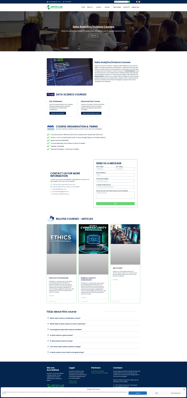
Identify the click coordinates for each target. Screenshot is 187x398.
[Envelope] (139, 2)
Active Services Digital (97, 371)
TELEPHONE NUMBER (102, 179)
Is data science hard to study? (61, 341)
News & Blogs (117, 7)
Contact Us (126, 7)
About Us (89, 7)
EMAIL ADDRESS (101, 173)
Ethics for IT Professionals (58, 278)
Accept (138, 393)
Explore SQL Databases (57, 113)
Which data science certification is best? (65, 318)
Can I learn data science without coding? (65, 347)
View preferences (175, 393)
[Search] (129, 2)
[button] (184, 389)
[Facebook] (137, 2)
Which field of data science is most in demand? (67, 324)
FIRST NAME (99, 166)
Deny (156, 393)
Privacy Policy (73, 381)
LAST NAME (119, 166)
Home (83, 7)
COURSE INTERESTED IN (103, 185)
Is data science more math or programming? (67, 352)
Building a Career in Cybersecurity (88, 279)
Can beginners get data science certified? (66, 330)
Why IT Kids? (117, 268)
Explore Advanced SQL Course (91, 113)
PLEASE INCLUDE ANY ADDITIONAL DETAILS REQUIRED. (112, 191)
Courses (98, 7)
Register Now (135, 7)
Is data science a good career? (61, 335)
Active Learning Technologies (99, 373)
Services (107, 7)
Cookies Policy (73, 383)
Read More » (51, 295)
